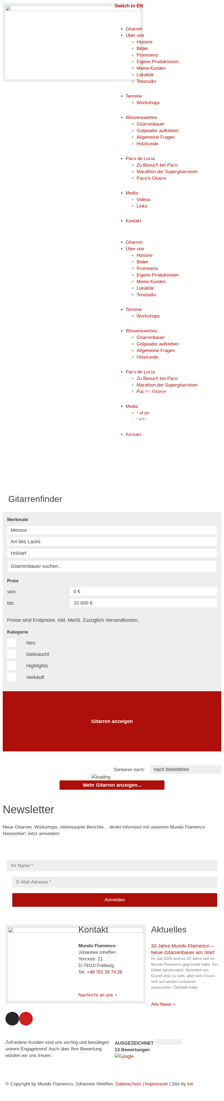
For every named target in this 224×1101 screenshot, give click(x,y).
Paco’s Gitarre (151, 178)
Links (142, 206)
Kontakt (133, 220)
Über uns (135, 35)
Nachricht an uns (95, 995)
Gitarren (134, 28)
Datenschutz (128, 1084)
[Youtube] (26, 1019)
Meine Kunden (151, 68)
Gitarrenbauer (151, 124)
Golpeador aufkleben (158, 130)
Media (132, 193)
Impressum (156, 1084)
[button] (168, 236)
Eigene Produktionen (158, 61)
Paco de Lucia (140, 158)
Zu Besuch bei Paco (157, 165)
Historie (144, 42)
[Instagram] (12, 1019)
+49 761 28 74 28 (104, 972)
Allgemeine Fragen (156, 137)
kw (190, 1084)
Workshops (148, 102)
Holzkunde (147, 143)
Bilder (142, 48)
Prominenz (147, 55)
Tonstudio (146, 81)
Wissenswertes (141, 117)
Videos (144, 199)
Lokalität (145, 74)
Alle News (161, 1004)
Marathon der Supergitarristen (167, 171)
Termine (134, 96)
